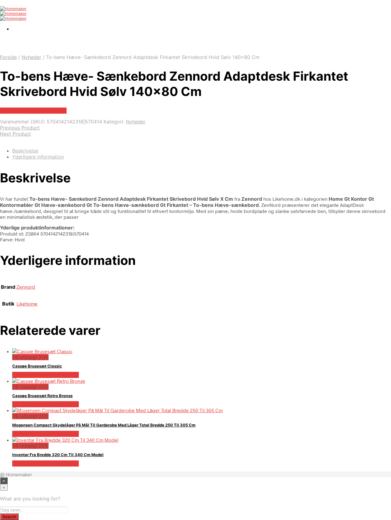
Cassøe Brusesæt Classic (37, 366)
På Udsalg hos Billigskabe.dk (45, 375)
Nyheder (31, 57)
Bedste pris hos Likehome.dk (33, 111)
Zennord (25, 287)
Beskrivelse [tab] (25, 151)
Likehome (27, 303)
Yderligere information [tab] (38, 157)
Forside (8, 57)
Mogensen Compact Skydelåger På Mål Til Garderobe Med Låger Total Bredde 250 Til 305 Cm (104, 425)
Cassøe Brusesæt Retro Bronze (42, 395)
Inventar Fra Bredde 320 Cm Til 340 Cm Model (58, 454)
